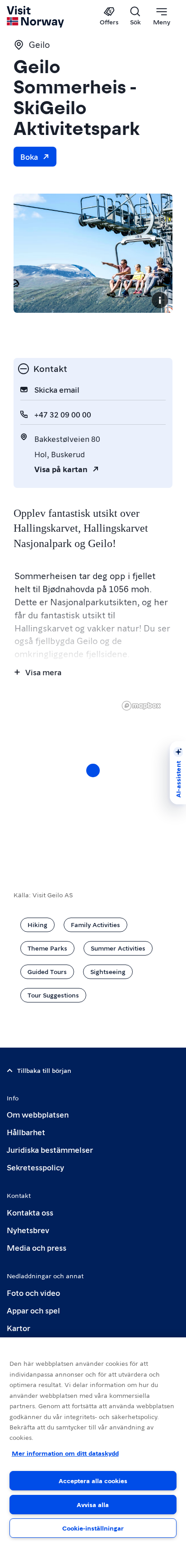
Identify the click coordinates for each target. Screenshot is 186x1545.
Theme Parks (47, 948)
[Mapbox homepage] (141, 706)
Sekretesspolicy (35, 1167)
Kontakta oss (30, 1212)
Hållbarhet (26, 1132)
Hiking (37, 924)
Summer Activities (118, 948)
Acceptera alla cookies (93, 1480)
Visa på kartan (61, 469)
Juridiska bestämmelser (50, 1149)
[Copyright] (160, 300)
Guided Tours (47, 971)
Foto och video (33, 1292)
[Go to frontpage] (36, 17)
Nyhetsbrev (28, 1230)
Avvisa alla (93, 1504)
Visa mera (43, 672)
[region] (93, 1441)
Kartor (18, 1327)
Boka (29, 156)
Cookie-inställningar (93, 1528)
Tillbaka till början (44, 1070)
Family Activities (95, 924)
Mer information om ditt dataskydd (65, 1453)
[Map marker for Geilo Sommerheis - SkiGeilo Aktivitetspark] (93, 770)
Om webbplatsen (38, 1114)
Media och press (36, 1247)
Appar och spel (33, 1310)
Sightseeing (108, 971)
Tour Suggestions (53, 995)
